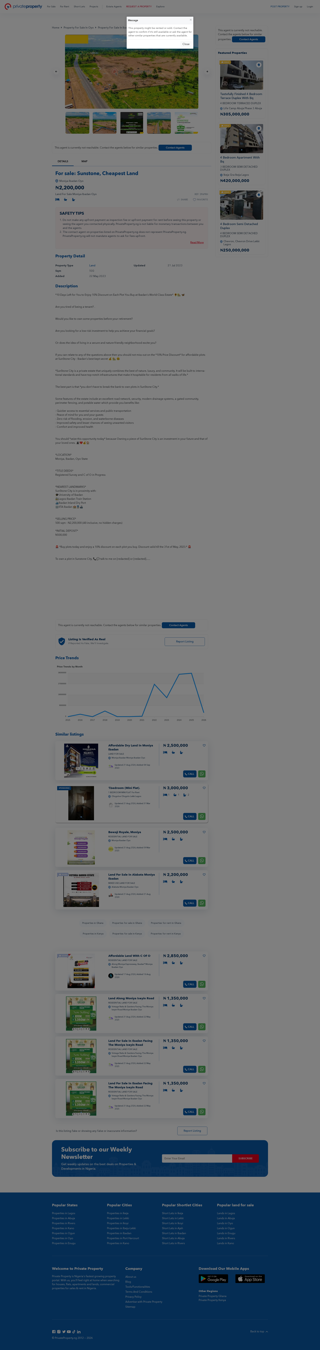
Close (186, 44)
